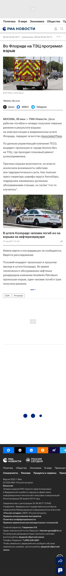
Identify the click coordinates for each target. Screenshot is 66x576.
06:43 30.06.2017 (11, 37)
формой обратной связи (31, 537)
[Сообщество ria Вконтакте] (31, 450)
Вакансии (8, 485)
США (7, 295)
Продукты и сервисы (44, 473)
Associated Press (51, 136)
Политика (8, 468)
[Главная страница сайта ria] (18, 28)
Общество (21, 468)
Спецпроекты (10, 473)
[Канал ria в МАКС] (8, 450)
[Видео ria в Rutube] (54, 450)
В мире (48, 468)
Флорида (18, 295)
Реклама (25, 473)
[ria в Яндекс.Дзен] (19, 450)
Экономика (35, 468)
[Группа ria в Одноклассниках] (42, 450)
